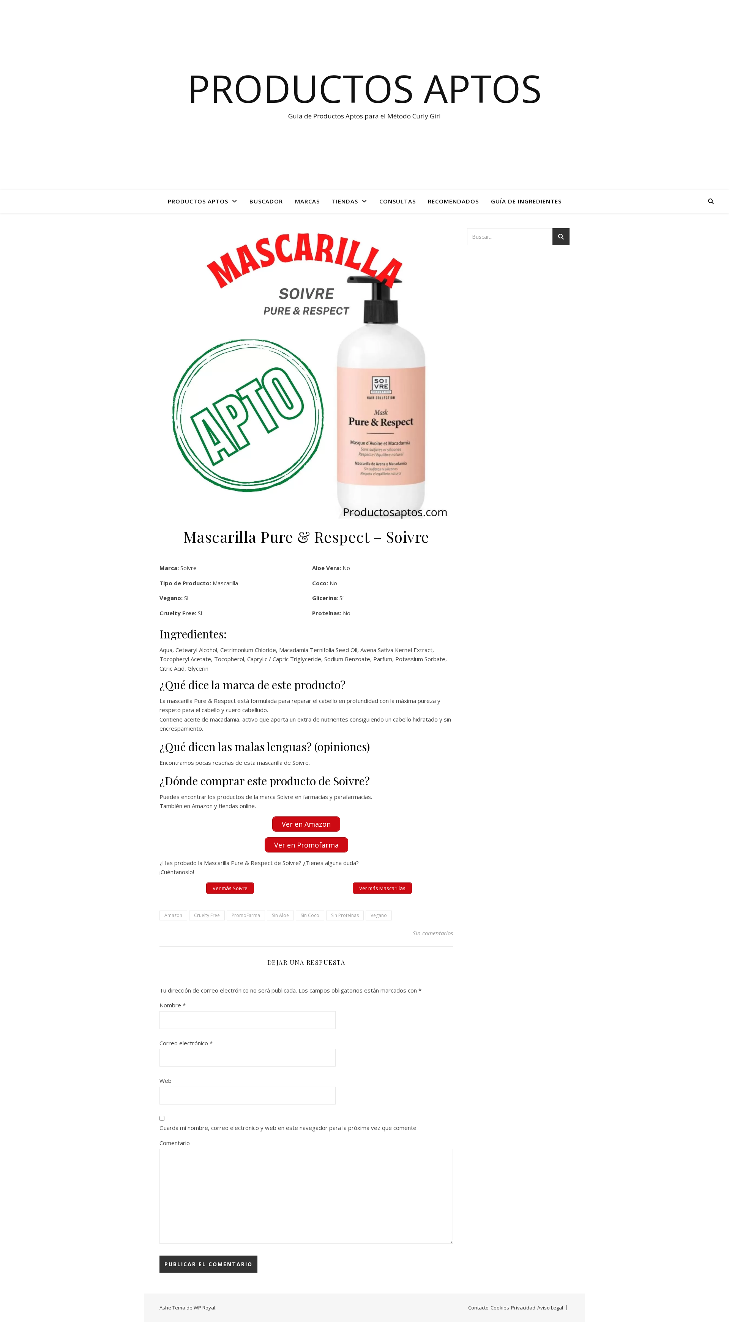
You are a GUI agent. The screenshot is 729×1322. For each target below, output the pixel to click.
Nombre (172, 1005)
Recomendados (453, 201)
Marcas (307, 201)
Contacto (478, 1307)
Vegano (379, 915)
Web (165, 1080)
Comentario (174, 1143)
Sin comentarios (433, 933)
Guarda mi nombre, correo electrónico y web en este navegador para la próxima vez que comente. (288, 1127)
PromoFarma (246, 915)
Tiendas (345, 201)
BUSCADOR (266, 201)
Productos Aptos (364, 88)
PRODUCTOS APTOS (198, 201)
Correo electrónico (186, 1043)
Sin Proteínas (345, 915)
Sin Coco (310, 915)
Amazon (173, 915)
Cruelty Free (207, 915)
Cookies (500, 1307)
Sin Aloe (280, 915)
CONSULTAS (397, 201)
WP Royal (204, 1307)
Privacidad (523, 1307)
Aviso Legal (550, 1307)
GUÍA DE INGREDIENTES (526, 201)
